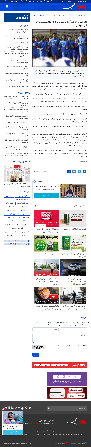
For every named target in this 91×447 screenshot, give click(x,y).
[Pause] (62, 196)
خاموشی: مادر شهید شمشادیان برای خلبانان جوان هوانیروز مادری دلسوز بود (16, 154)
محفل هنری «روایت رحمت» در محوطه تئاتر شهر (16, 67)
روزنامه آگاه (10, 235)
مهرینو (7, 232)
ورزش (84, 15)
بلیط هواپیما (25, 225)
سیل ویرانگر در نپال (22, 42)
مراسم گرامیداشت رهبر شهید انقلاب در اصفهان (17, 128)
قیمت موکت (9, 203)
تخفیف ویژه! (13, 432)
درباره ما (53, 431)
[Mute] (65, 196)
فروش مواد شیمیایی (23, 217)
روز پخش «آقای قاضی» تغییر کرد (18, 123)
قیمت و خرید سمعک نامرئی (20, 232)
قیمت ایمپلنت (9, 217)
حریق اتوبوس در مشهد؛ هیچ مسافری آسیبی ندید (16, 134)
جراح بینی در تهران (22, 196)
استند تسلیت (11, 207)
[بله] (26, 408)
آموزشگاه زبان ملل (17, 228)
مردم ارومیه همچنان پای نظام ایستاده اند (16, 74)
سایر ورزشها (77, 15)
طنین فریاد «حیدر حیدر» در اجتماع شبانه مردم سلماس (17, 61)
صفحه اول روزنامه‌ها (21, 161)
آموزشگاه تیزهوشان (10, 221)
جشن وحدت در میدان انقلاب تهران (17, 86)
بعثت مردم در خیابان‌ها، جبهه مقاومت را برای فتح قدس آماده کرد (16, 37)
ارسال (35, 354)
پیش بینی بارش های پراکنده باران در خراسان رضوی (17, 104)
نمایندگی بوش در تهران (12, 225)
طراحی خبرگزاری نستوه (77, 443)
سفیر (7, 199)
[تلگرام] (29, 408)
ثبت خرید (46, 195)
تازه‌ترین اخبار (24, 25)
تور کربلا (24, 207)
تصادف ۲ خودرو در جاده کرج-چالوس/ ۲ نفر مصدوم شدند (16, 110)
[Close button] (22, 409)
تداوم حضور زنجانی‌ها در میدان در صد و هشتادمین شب (16, 54)
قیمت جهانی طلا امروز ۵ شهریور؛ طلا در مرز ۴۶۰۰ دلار (16, 141)
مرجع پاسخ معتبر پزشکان (17, 214)
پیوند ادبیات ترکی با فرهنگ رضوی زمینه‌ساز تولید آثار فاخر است (17, 48)
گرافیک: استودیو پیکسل (60, 443)
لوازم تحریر (9, 196)
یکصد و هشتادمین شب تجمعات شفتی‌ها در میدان (18, 30)
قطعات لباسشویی (24, 221)
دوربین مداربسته (11, 210)
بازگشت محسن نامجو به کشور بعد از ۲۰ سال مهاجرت (17, 117)
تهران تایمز (24, 235)
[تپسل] (34, 181)
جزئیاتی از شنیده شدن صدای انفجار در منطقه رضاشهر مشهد (16, 148)
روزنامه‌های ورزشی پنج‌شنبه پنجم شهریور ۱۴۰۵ (18, 185)
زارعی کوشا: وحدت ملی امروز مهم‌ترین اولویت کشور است (16, 81)
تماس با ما (44, 431)
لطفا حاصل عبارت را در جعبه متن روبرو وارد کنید (72, 346)
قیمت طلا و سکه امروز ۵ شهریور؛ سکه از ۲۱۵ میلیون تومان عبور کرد (16, 97)
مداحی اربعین (24, 210)
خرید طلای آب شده (23, 203)
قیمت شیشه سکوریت (21, 199)
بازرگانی (36, 431)
